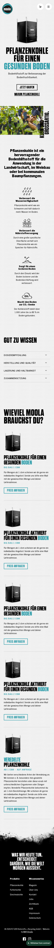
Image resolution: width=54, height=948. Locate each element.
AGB (31, 908)
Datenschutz (35, 917)
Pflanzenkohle (16, 885)
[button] (40, 6)
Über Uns (33, 889)
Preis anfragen (16, 491)
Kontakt (32, 894)
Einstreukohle (16, 894)
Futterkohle (15, 889)
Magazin (33, 885)
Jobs (31, 899)
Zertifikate (34, 903)
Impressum (34, 913)
